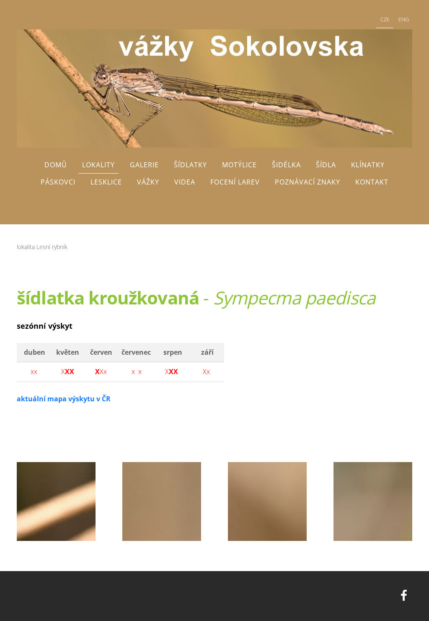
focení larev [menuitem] (235, 182)
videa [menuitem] (184, 182)
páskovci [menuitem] (58, 182)
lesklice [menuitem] (106, 182)
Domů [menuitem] (55, 164)
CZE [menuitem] (385, 19)
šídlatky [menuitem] (190, 164)
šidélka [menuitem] (286, 164)
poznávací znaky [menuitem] (307, 182)
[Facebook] (403, 595)
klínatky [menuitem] (368, 164)
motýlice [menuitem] (239, 164)
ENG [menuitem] (403, 19)
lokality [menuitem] (98, 164)
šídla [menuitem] (326, 164)
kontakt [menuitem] (371, 182)
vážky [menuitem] (148, 182)
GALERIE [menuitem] (144, 164)
